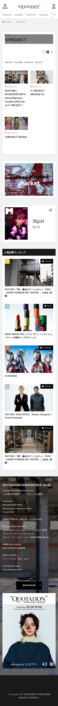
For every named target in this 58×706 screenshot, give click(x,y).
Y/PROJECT (21, 22)
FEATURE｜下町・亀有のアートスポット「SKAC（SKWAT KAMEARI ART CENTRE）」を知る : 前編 (28, 292)
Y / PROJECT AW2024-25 (37, 92)
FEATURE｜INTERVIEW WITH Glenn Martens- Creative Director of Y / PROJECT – (15, 98)
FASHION (6, 15)
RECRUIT (9, 688)
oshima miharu (11, 686)
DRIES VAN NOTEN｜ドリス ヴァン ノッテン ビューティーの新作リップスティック (28, 336)
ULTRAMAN (47, 348)
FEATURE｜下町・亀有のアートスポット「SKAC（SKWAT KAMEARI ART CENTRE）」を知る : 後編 (28, 459)
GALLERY (43, 15)
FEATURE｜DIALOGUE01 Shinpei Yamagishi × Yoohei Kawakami (28, 416)
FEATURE (48, 261)
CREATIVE (31, 15)
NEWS (49, 306)
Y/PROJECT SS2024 (16, 136)
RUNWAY (18, 15)
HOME (8, 22)
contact (8, 684)
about (7, 682)
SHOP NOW (29, 585)
